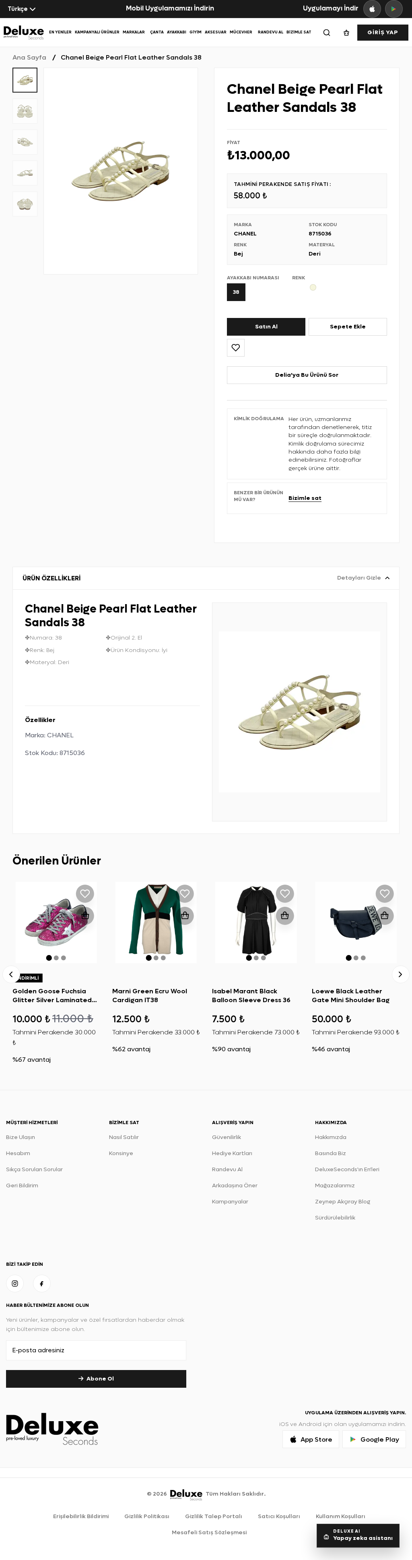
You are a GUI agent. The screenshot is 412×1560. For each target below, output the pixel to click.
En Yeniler (60, 32)
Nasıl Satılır (124, 1137)
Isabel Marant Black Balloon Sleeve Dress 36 (251, 995)
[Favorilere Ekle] (236, 348)
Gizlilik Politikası (146, 1516)
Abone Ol (100, 1379)
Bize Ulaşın (20, 1137)
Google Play (379, 1439)
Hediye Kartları (232, 1153)
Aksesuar (216, 32)
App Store (316, 1439)
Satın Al (266, 326)
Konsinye (121, 1153)
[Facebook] (42, 1283)
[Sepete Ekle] (85, 916)
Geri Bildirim (22, 1185)
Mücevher (241, 32)
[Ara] (327, 32)
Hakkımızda (330, 1137)
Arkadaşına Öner (235, 1185)
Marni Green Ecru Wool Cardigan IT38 (149, 995)
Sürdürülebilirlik (335, 1218)
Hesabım (18, 1153)
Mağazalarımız (335, 1185)
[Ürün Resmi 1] (121, 171)
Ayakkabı (176, 32)
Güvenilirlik (226, 1137)
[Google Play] (394, 9)
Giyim (196, 32)
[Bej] (316, 287)
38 (236, 292)
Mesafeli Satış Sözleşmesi (209, 1532)
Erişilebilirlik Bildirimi (81, 1516)
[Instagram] (15, 1283)
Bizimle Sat (298, 32)
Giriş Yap (382, 32)
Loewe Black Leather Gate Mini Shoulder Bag (350, 995)
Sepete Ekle (348, 326)
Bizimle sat (304, 498)
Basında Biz (330, 1153)
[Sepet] (346, 32)
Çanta (157, 32)
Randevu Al (270, 32)
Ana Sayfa (29, 57)
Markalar (134, 32)
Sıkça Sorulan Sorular (34, 1169)
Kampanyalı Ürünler (97, 32)
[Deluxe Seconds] (186, 1494)
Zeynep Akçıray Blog (342, 1201)
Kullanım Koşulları (340, 1516)
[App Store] (372, 9)
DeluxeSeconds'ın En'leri (347, 1169)
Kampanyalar (230, 1201)
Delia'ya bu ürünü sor (306, 375)
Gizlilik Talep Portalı (213, 1516)
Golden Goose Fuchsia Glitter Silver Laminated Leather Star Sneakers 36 (54, 1000)
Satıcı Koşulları (279, 1516)
